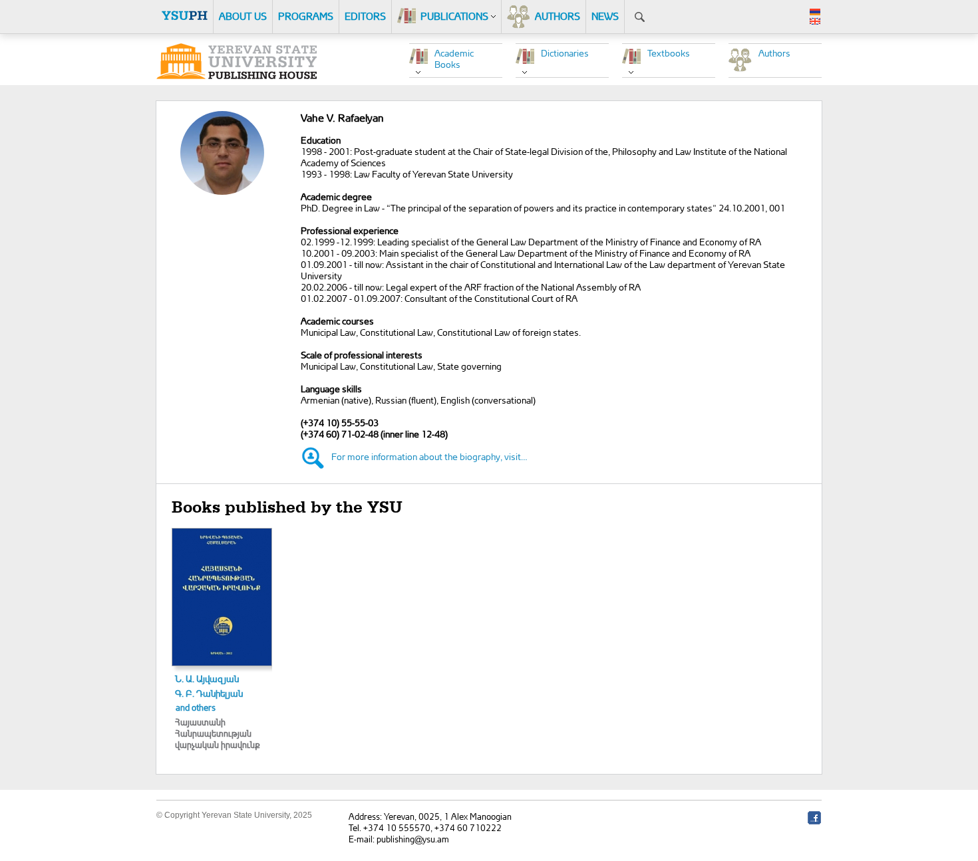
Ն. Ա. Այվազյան (207, 678)
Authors (774, 53)
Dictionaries (565, 53)
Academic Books (454, 58)
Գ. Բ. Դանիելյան (209, 693)
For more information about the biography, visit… (429, 456)
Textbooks (668, 53)
